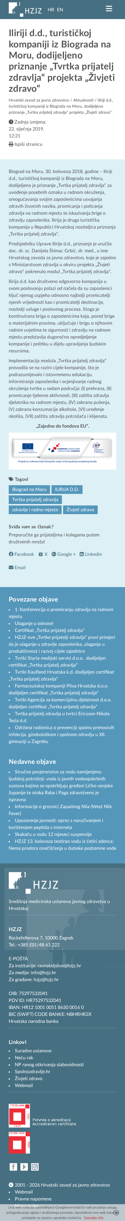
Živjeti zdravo (80, 509)
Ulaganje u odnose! (34, 623)
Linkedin (93, 554)
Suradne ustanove (33, 1051)
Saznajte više (93, 1218)
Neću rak (24, 1057)
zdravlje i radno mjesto (35, 509)
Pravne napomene (33, 1199)
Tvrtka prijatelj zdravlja (35, 499)
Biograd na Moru (29, 489)
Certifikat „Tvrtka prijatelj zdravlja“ (50, 630)
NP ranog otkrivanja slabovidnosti (49, 1064)
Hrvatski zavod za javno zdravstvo (39, 100)
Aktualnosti (83, 100)
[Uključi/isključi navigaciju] (109, 8)
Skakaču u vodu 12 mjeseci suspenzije (53, 834)
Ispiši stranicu (27, 144)
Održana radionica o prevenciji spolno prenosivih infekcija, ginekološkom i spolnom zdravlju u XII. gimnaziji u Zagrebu (61, 734)
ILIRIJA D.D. (67, 489)
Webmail (24, 1192)
